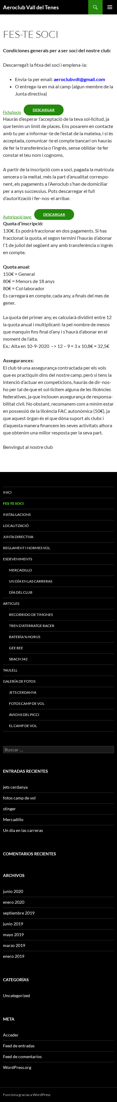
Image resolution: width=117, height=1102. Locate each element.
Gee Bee (16, 648)
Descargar (44, 110)
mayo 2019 (13, 934)
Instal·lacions (17, 514)
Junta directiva (18, 536)
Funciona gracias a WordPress (26, 1094)
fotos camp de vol (26, 703)
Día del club (20, 592)
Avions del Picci (24, 714)
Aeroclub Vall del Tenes (31, 7)
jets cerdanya (22, 692)
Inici (7, 492)
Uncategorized (16, 995)
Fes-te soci (13, 503)
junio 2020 (13, 891)
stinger (9, 808)
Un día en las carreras (30, 581)
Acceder (11, 1034)
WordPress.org (17, 1067)
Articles (11, 603)
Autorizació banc (17, 217)
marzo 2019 (14, 945)
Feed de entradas (18, 1045)
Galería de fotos (19, 681)
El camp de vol (23, 725)
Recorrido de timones (31, 614)
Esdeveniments (17, 559)
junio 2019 (13, 923)
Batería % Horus (24, 637)
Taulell (10, 670)
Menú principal (110, 7)
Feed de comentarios (22, 1056)
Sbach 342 (18, 659)
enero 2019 (13, 956)
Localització (16, 525)
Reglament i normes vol (26, 548)
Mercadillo (20, 570)
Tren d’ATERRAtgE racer (31, 625)
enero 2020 (13, 902)
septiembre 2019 (18, 912)
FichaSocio (12, 112)
